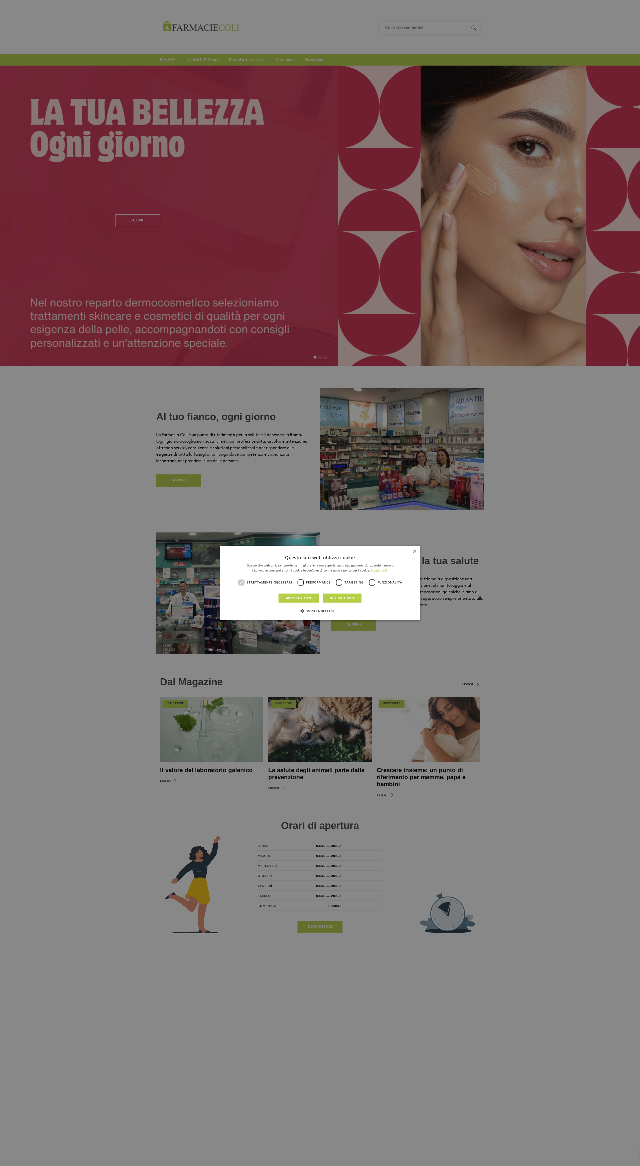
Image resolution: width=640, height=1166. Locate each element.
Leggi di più (379, 570)
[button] (320, 611)
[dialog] (320, 583)
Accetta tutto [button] (298, 598)
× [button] (414, 551)
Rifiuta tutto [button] (342, 598)
